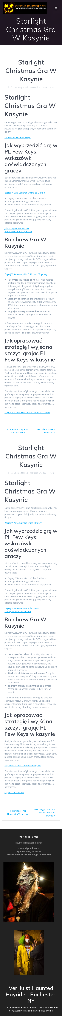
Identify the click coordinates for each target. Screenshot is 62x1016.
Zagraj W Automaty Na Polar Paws (22, 608)
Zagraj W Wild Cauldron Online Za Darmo (25, 192)
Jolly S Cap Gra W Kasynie (17, 228)
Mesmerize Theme (43, 1010)
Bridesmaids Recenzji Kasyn (18, 231)
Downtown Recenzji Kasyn (18, 137)
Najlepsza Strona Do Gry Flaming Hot (23, 765)
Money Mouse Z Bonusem (18, 611)
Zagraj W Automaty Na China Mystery (23, 522)
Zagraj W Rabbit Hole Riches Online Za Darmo (27, 412)
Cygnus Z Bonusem (14, 792)
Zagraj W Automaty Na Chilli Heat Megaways (26, 274)
